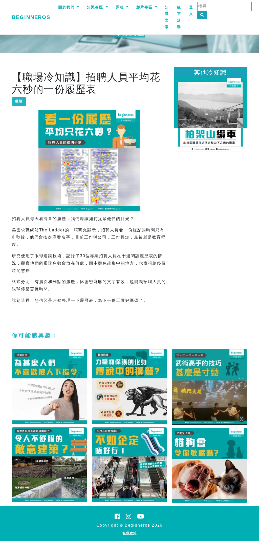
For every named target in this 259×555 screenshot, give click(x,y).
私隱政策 (129, 533)
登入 (191, 10)
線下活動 (179, 17)
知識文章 (167, 17)
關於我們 (67, 7)
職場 (19, 101)
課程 (120, 7)
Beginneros (31, 17)
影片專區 (145, 7)
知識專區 (96, 7)
